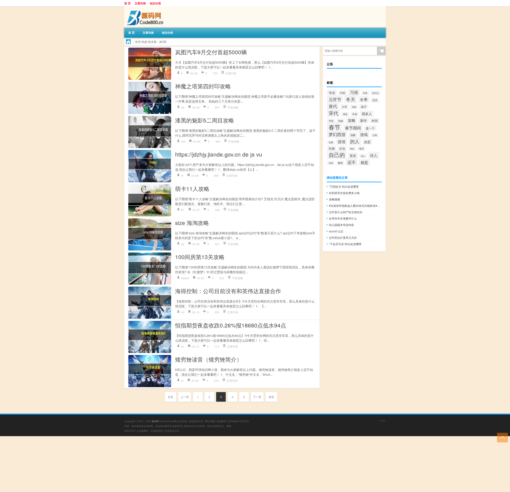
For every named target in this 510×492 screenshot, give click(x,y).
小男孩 (382, 420)
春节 (334, 127)
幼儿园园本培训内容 (341, 225)
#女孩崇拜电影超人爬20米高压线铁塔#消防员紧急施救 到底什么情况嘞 (355, 206)
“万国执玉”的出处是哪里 (344, 186)
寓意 (345, 114)
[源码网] (145, 8)
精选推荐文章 (196, 421)
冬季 (364, 99)
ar (182, 381)
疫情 (341, 141)
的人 (354, 141)
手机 (331, 120)
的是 (367, 142)
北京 (375, 100)
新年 (363, 120)
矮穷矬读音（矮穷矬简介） (208, 359)
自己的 (337, 155)
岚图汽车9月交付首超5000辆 (211, 52)
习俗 (354, 92)
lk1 (183, 210)
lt (181, 73)
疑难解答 (221, 421)
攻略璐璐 (334, 199)
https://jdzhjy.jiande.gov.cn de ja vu (218, 154)
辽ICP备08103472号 (238, 421)
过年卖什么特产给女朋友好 (345, 212)
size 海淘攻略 (192, 223)
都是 (364, 162)
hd (182, 312)
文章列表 (140, 3)
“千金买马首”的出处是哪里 (345, 244)
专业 (332, 92)
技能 (340, 121)
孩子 (364, 107)
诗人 (374, 155)
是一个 (370, 128)
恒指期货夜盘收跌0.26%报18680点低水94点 (230, 325)
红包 (342, 148)
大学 (344, 107)
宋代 (333, 112)
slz (182, 107)
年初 (354, 114)
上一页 (184, 397)
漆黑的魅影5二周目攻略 (204, 120)
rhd (183, 141)
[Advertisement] (119, 464)
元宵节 (335, 99)
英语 (353, 155)
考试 (361, 148)
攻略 (351, 120)
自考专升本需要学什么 (343, 218)
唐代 (333, 106)
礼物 (332, 148)
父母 (375, 135)
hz (182, 346)
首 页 (127, 3)
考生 (352, 148)
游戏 (364, 134)
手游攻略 (232, 107)
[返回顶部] (501, 437)
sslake (185, 278)
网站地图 (210, 421)
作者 (365, 93)
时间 (375, 120)
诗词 (331, 163)
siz (182, 244)
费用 (340, 163)
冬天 (350, 99)
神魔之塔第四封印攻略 (203, 86)
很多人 (367, 113)
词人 (363, 156)
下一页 (257, 397)
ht (182, 175)
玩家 (331, 142)
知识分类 (155, 3)
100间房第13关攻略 (200, 257)
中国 (342, 93)
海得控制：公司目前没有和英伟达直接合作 (228, 291)
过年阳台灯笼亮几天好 (343, 238)
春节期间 (353, 128)
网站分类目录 (180, 421)
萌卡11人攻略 (192, 188)
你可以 (375, 93)
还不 (351, 162)
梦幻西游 (337, 134)
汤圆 (352, 135)
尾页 (271, 397)
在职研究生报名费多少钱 (344, 193)
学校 (354, 106)
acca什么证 (336, 231)
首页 (170, 397)
